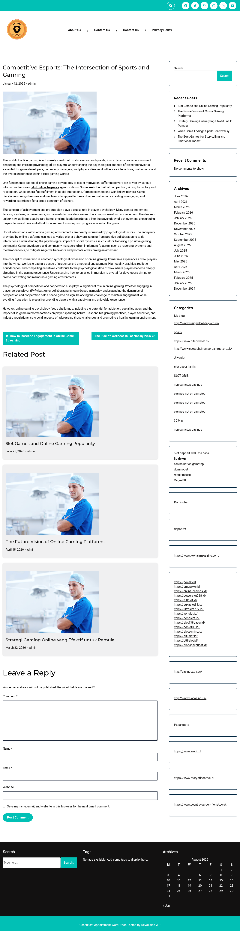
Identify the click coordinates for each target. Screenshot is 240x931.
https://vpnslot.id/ (186, 613)
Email (7, 768)
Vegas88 (180, 480)
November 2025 (184, 229)
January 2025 (183, 283)
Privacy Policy (162, 30)
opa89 (178, 332)
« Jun (166, 905)
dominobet (181, 469)
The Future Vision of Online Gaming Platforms (55, 541)
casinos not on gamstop (190, 393)
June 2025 (181, 256)
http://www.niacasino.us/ (190, 698)
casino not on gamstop (189, 464)
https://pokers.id (185, 582)
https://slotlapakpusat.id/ (190, 645)
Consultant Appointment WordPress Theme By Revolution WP (120, 925)
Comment (10, 696)
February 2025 (183, 278)
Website (8, 787)
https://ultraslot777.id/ (189, 609)
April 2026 (181, 201)
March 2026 (182, 207)
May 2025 (180, 261)
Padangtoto (181, 725)
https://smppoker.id (187, 586)
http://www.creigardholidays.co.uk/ (196, 323)
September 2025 (185, 240)
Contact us (131, 30)
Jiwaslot (179, 357)
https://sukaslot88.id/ (188, 604)
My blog (179, 316)
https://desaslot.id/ (187, 618)
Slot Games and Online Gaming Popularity (50, 443)
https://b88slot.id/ (186, 640)
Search (178, 68)
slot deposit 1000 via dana (191, 453)
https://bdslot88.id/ (187, 627)
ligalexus (180, 458)
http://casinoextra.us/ (188, 671)
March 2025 (182, 272)
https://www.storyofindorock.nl (194, 778)
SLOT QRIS (181, 375)
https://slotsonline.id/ (188, 631)
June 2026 (181, 196)
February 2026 (183, 212)
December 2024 (184, 288)
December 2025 (184, 223)
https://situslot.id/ (186, 636)
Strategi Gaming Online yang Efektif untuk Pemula (60, 640)
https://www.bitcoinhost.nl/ (191, 341)
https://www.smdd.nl (187, 751)
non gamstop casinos (188, 384)
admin (32, 83)
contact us (102, 30)
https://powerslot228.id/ (190, 595)
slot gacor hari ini (185, 366)
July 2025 (180, 250)
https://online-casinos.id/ (190, 591)
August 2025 (182, 245)
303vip (178, 420)
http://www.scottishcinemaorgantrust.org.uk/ (203, 348)
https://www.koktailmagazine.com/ (197, 555)
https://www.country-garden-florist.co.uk (200, 804)
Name (8, 748)
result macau (182, 475)
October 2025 (183, 234)
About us (74, 30)
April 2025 (181, 267)
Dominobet (181, 502)
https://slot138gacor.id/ (189, 622)
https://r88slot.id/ (185, 600)
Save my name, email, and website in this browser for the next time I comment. (58, 806)
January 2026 (183, 218)
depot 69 (180, 529)
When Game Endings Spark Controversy (204, 131)
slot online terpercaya (47, 187)
